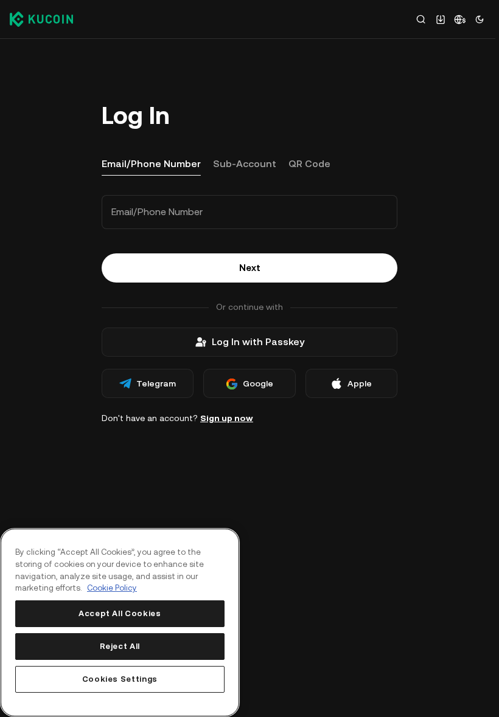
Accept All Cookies (120, 613)
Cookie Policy (112, 587)
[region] (120, 622)
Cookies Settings (120, 679)
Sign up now (226, 418)
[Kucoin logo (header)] (41, 19)
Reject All (120, 646)
